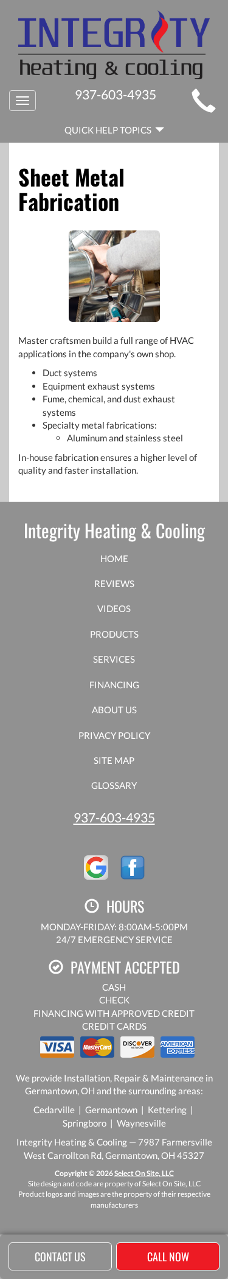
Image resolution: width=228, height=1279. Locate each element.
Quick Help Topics (109, 129)
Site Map (114, 760)
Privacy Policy (114, 735)
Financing (114, 684)
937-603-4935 (114, 817)
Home (114, 558)
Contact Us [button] (60, 1256)
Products (114, 634)
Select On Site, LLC (144, 1173)
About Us (114, 709)
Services (114, 659)
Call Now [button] (168, 1256)
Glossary (114, 785)
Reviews (114, 583)
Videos (114, 608)
